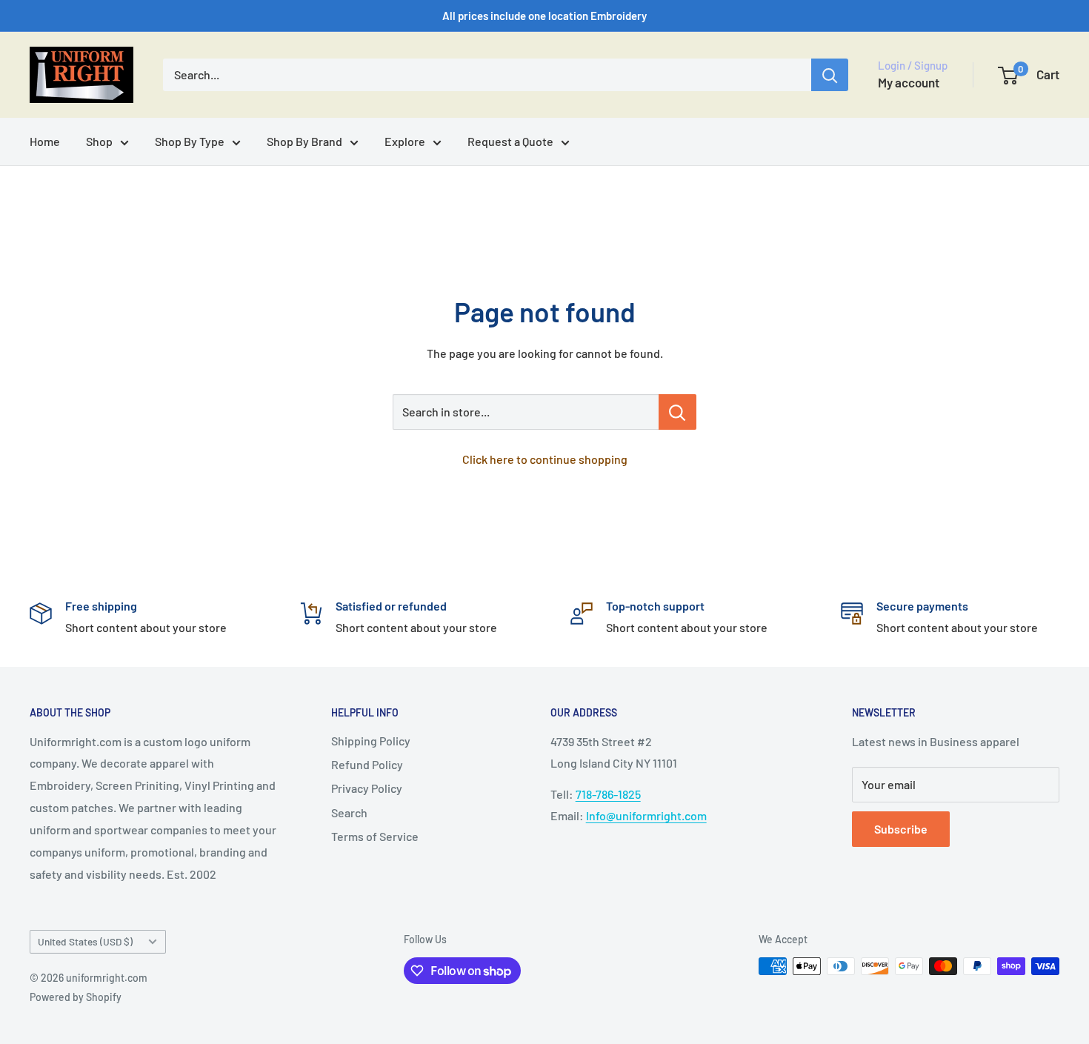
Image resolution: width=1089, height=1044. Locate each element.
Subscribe (901, 829)
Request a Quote (510, 141)
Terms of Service (375, 836)
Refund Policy (367, 764)
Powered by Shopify (75, 997)
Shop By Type (189, 141)
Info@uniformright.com (646, 815)
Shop (99, 141)
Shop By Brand (304, 141)
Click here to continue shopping (544, 459)
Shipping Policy (370, 741)
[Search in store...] (677, 412)
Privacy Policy (366, 788)
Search (349, 812)
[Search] (829, 75)
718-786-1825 (608, 794)
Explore (404, 141)
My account (908, 82)
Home (45, 141)
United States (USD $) (85, 941)
